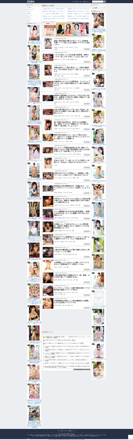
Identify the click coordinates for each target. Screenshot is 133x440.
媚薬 (68, 59)
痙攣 (69, 305)
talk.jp (28, 438)
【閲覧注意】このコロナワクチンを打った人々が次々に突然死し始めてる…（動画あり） (78, 8)
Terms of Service (79, 439)
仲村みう (60, 177)
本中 (67, 192)
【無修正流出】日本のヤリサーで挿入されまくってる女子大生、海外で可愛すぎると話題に (78, 11)
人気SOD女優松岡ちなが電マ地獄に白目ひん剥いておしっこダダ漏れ (72, 250)
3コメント (67, 65)
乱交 (71, 279)
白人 (64, 294)
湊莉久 (59, 305)
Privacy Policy (71, 439)
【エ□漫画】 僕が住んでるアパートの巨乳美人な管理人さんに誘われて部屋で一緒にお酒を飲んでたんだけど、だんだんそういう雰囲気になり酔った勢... (54, 8)
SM (63, 230)
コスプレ (75, 47)
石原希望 (72, 59)
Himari (59, 115)
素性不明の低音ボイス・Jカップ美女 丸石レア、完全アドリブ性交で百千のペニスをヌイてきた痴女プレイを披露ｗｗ (72, 136)
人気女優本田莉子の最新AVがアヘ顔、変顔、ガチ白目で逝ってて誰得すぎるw (72, 276)
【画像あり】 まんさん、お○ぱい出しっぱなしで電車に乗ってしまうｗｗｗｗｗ (54, 16)
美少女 (71, 192)
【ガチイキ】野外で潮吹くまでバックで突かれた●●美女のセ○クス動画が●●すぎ (78, 18)
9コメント (68, 171)
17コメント (67, 209)
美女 (75, 59)
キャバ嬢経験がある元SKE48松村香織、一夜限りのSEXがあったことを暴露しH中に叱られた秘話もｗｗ (71, 213)
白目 (70, 230)
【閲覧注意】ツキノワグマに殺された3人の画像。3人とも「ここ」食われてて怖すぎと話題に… (78, 16)
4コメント (67, 79)
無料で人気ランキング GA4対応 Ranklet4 (81, 369)
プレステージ (70, 154)
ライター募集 (75, 1)
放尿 (73, 128)
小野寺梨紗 (60, 230)
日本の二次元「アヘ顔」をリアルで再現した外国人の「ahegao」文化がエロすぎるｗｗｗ (72, 161)
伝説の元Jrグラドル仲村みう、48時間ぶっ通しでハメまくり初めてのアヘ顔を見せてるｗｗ (72, 174)
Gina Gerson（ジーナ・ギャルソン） (64, 292)
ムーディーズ (64, 59)
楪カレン (58, 75)
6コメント (67, 52)
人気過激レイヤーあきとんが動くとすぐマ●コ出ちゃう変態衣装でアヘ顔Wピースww (71, 263)
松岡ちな (59, 254)
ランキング (30, 19)
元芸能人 (74, 177)
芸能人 (29, 13)
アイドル (64, 279)
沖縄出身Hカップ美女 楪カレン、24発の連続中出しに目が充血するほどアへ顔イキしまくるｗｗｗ (72, 69)
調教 (73, 230)
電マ (76, 254)
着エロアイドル (57, 241)
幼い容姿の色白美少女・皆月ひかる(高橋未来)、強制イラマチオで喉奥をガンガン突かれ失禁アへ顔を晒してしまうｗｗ (71, 124)
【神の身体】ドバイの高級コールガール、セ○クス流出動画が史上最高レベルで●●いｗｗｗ (78, 13)
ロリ (59, 294)
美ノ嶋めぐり (78, 154)
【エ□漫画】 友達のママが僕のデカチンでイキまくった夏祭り (54, 18)
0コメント (67, 247)
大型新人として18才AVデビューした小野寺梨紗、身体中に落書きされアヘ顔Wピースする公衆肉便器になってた (71, 226)
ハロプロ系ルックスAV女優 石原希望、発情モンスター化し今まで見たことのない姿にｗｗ (72, 55)
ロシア (55, 294)
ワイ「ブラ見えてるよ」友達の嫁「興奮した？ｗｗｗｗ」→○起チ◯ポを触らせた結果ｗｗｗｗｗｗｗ (54, 13)
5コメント (67, 38)
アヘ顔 (67, 47)
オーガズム (70, 241)
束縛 (74, 154)
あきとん (55, 267)
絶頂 (74, 241)
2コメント (67, 132)
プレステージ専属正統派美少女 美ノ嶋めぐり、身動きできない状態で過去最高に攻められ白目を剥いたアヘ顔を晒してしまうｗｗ (72, 149)
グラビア (55, 154)
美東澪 (62, 241)
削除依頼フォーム (86, 1)
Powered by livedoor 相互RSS (49, 21)
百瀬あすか (60, 192)
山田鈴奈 (55, 49)
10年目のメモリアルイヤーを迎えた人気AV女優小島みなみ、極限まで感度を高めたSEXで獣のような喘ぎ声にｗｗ (72, 200)
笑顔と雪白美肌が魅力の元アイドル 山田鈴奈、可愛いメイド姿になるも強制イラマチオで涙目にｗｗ (72, 42)
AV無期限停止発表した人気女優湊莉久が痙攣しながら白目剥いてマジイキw (72, 301)
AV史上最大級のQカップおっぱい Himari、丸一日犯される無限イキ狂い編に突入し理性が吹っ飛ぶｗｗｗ (72, 111)
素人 (29, 20)
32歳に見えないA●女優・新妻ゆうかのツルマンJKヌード (53, 11)
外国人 (29, 17)
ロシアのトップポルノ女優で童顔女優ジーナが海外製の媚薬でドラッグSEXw (72, 289)
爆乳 (76, 115)
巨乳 (55, 75)
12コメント (67, 298)
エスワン (63, 141)
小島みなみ (72, 205)
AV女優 (55, 47)
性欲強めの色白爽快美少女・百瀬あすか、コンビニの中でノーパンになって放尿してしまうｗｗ (72, 188)
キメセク (67, 205)
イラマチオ (71, 47)
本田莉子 (59, 279)
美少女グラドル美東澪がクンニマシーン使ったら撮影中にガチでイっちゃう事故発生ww (72, 238)
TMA (73, 292)
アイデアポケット (61, 47)
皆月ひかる (77, 128)
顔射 (79, 205)
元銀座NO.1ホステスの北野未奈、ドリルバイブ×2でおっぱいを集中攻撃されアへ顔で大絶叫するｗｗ (72, 83)
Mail (80, 1)
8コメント (67, 234)
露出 (67, 267)
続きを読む (87, 48)
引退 (66, 305)
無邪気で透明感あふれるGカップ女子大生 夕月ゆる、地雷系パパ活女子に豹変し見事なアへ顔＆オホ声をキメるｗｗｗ (72, 97)
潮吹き (70, 254)
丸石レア (67, 141)
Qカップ (63, 115)
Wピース (60, 267)
